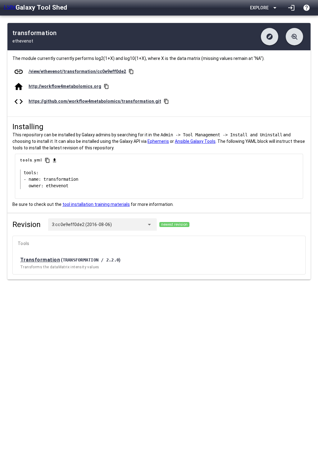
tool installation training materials (96, 204)
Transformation (40, 260)
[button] (269, 36)
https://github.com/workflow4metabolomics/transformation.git (95, 101)
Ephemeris (158, 141)
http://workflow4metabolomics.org (65, 86)
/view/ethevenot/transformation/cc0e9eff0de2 (77, 71)
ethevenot (22, 41)
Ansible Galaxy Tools (195, 141)
